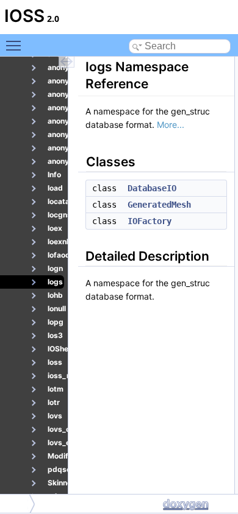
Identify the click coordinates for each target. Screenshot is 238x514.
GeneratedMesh (159, 204)
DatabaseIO (152, 188)
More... (170, 124)
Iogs (15, 503)
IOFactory (149, 221)
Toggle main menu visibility (16, 45)
